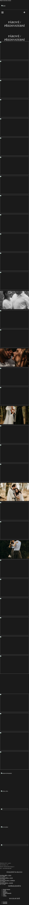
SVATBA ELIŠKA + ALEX (6, 878)
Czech (24, 12)
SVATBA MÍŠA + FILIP (5, 875)
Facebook (5, 902)
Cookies (4, 895)
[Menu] (14, 12)
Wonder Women (6, 889)
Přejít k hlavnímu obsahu (5, 0)
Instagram (5, 903)
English (27, 12)
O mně (4, 890)
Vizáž (4, 894)
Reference (5, 892)
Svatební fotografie (7, 893)
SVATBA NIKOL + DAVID (6, 883)
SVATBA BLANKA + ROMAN (7, 880)
